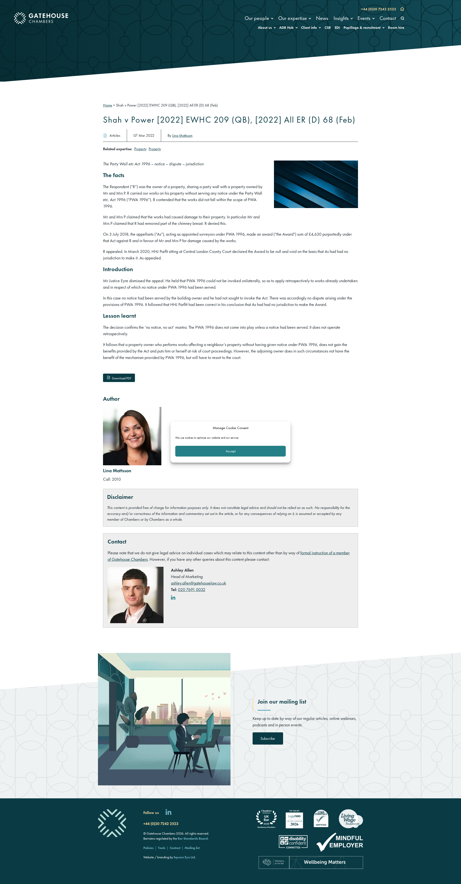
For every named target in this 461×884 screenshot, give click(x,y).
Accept (231, 451)
